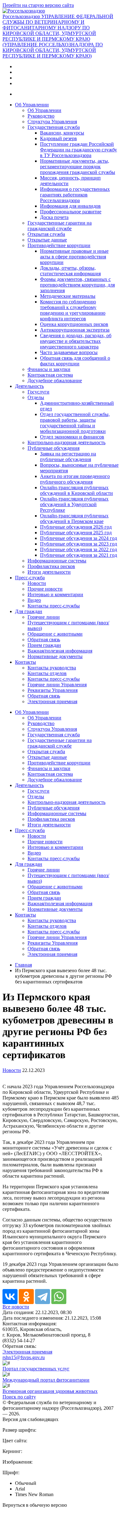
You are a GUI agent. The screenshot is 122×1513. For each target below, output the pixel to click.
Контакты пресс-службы (54, 605)
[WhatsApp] (58, 1296)
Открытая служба (46, 234)
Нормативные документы (55, 656)
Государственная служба (54, 127)
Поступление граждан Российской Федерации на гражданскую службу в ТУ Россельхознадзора (78, 149)
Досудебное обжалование (55, 380)
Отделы (36, 397)
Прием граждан (44, 645)
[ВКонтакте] (10, 1296)
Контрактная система (50, 375)
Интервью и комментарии (55, 594)
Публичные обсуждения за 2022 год (78, 549)
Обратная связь (44, 639)
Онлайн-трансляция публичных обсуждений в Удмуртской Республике (74, 504)
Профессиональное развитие (70, 211)
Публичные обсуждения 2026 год (76, 527)
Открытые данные (47, 239)
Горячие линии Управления (57, 684)
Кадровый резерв (58, 138)
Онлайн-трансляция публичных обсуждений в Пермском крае (74, 518)
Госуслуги (38, 391)
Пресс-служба (30, 577)
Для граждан (28, 611)
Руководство (41, 116)
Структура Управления (52, 121)
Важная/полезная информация (60, 650)
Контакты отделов (47, 673)
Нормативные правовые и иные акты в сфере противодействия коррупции (74, 256)
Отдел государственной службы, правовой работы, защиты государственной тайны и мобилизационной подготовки (75, 423)
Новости (37, 583)
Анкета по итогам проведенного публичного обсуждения (75, 479)
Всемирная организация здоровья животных (50, 1391)
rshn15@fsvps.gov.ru (24, 1357)
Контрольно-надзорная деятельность (66, 442)
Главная (23, 964)
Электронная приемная (52, 701)
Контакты (25, 662)
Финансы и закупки (49, 369)
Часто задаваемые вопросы (69, 352)
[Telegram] (42, 1296)
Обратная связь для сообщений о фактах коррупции (75, 360)
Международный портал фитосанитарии (46, 1380)
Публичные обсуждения (53, 448)
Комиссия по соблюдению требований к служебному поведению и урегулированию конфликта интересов (72, 310)
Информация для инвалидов (70, 206)
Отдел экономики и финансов (72, 436)
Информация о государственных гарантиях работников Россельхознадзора (75, 194)
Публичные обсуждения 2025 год (76, 532)
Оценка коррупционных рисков (74, 324)
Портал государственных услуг (36, 1368)
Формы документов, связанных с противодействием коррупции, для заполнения (77, 285)
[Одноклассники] (26, 1296)
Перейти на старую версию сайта (38, 5)
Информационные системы (57, 560)
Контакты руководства (52, 667)
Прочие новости (45, 588)
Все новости (16, 1306)
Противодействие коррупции (59, 245)
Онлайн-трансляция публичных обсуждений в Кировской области (76, 490)
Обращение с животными (55, 634)
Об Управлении (32, 104)
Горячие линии (44, 617)
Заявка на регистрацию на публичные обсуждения (68, 456)
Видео (34, 600)
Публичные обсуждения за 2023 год (78, 543)
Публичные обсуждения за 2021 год (78, 555)
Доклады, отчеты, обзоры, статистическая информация (70, 270)
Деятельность (29, 386)
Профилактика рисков (51, 566)
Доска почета (54, 217)
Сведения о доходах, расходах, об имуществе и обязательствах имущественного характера (75, 341)
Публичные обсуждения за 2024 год (78, 538)
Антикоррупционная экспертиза (74, 330)
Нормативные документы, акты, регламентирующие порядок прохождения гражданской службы (77, 166)
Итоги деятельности (49, 572)
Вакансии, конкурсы (62, 132)
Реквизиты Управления (53, 690)
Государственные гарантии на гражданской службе (60, 225)
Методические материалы (67, 296)
